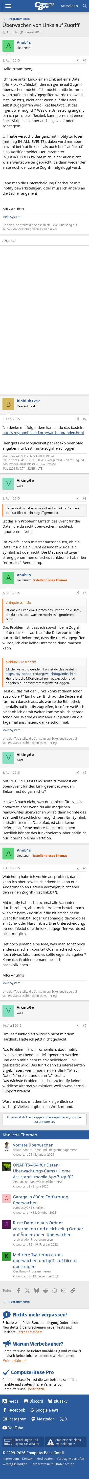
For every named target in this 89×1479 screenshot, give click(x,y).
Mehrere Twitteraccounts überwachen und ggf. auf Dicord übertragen (45, 1260)
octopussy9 (20, 1208)
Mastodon (46, 1419)
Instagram (17, 1419)
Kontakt (27, 1458)
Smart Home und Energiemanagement (50, 1150)
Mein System (11, 217)
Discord (36, 1401)
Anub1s (12, 32)
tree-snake (20, 1182)
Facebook (16, 1410)
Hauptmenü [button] (8, 6)
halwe (17, 1150)
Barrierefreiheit (41, 1464)
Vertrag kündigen (14, 1464)
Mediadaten (45, 1458)
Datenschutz (65, 1464)
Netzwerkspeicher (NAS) (47, 1182)
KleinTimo (19, 1271)
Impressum (10, 1458)
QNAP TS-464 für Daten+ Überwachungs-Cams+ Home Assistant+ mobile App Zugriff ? (43, 1171)
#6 (85, 868)
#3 (85, 498)
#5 (85, 773)
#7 (85, 1025)
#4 (85, 593)
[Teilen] (78, 60)
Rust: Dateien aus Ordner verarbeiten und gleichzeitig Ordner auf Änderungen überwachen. (48, 1228)
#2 (85, 419)
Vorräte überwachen (33, 1145)
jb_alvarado (21, 1239)
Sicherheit (37, 1208)
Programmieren (42, 1239)
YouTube (15, 1428)
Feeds (13, 1401)
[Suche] (84, 6)
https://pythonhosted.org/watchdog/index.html (43, 432)
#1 (85, 60)
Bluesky (60, 1401)
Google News (47, 1410)
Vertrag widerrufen (70, 1458)
